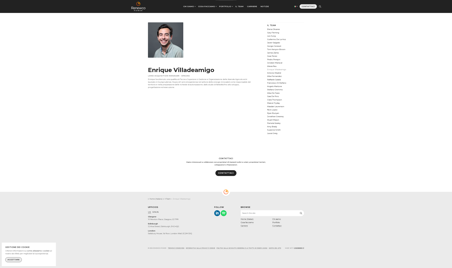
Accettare (14, 260)
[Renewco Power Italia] (138, 6)
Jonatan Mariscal (274, 63)
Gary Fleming (273, 33)
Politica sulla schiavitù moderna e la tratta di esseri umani (242, 248)
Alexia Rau (271, 66)
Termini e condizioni (176, 248)
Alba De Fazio (273, 93)
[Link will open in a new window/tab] (217, 213)
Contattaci (308, 6)
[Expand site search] (320, 6)
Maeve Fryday (273, 103)
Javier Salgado (273, 43)
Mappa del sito (275, 248)
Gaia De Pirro (273, 96)
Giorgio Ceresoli (274, 46)
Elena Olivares (273, 29)
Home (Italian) (247, 219)
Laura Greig (272, 133)
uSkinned (298, 248)
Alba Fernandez (274, 76)
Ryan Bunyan (273, 113)
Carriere (252, 6)
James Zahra (273, 53)
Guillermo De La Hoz (276, 39)
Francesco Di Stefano (276, 83)
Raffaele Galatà (274, 80)
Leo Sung (271, 36)
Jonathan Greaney (275, 116)
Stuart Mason (273, 120)
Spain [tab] (155, 212)
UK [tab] (149, 212)
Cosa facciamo (206, 6)
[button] (301, 213)
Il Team (239, 6)
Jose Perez (272, 56)
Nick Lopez (272, 110)
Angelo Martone (274, 86)
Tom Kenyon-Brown (276, 49)
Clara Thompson (274, 100)
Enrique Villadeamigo (276, 69)
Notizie (265, 6)
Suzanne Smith (274, 130)
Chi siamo (188, 6)
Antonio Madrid (274, 73)
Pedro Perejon (273, 59)
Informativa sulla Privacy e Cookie (200, 248)
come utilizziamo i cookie (38, 251)
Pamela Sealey (273, 123)
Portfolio (225, 6)
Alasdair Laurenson (275, 106)
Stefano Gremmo (275, 90)
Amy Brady (272, 126)
